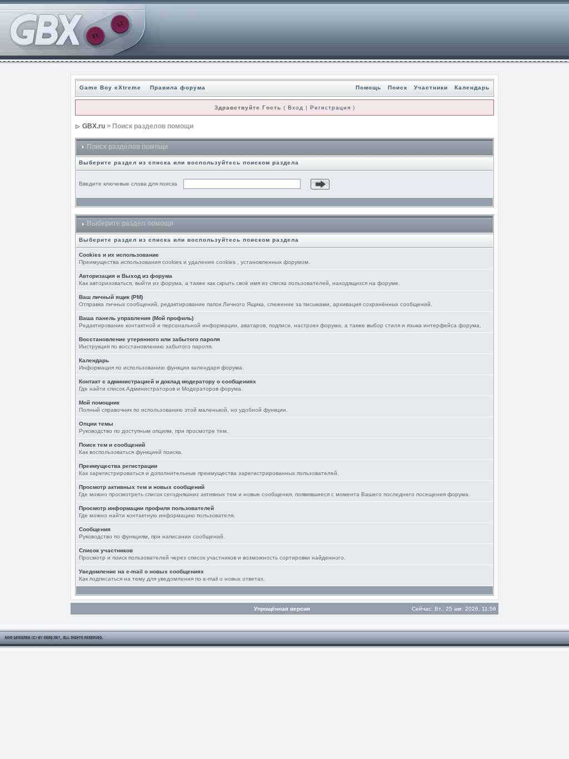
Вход (295, 107)
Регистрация (330, 107)
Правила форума (178, 87)
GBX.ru (93, 126)
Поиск (397, 87)
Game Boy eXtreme (110, 87)
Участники (431, 87)
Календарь (472, 87)
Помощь (368, 87)
